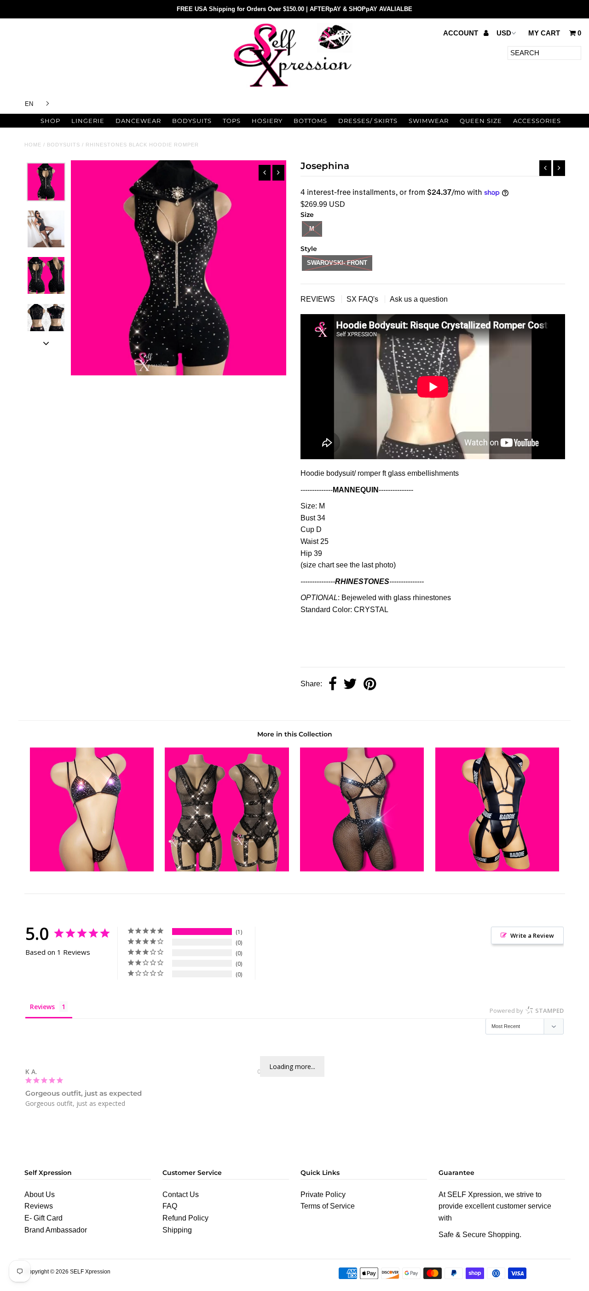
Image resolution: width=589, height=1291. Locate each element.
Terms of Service (327, 1206)
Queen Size (481, 120)
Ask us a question (419, 299)
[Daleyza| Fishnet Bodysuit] (362, 869)
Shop (50, 120)
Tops (232, 120)
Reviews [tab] (42, 1006)
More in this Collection (294, 734)
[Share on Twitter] (350, 685)
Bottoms (310, 120)
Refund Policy (185, 1218)
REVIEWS (318, 299)
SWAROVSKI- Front (337, 262)
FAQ (169, 1206)
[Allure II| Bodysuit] (497, 869)
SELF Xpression (90, 1271)
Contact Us (180, 1194)
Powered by (527, 1010)
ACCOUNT (461, 33)
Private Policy (323, 1194)
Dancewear (138, 120)
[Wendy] (92, 869)
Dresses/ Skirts (368, 120)
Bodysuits (192, 120)
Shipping (177, 1230)
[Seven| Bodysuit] (227, 869)
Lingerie (87, 120)
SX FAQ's (363, 299)
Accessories (537, 120)
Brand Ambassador (55, 1230)
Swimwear (429, 120)
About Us (39, 1194)
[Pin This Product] (370, 685)
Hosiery (267, 120)
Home (32, 144)
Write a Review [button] (532, 935)
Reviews (38, 1206)
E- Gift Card (43, 1218)
